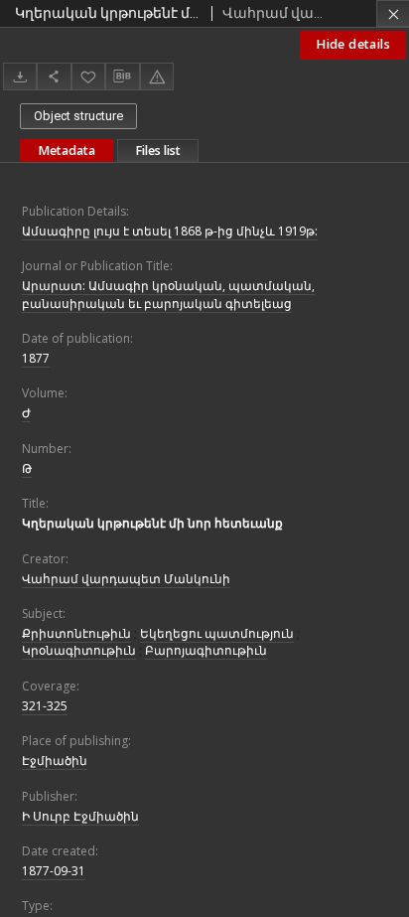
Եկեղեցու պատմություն (217, 633)
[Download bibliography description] (122, 76)
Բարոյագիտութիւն (206, 650)
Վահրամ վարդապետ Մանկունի (126, 578)
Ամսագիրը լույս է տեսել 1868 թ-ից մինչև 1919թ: (170, 231)
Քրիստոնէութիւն (76, 633)
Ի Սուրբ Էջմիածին (80, 816)
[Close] (392, 13)
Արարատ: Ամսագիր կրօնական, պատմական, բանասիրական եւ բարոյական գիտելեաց (168, 294)
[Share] (53, 76)
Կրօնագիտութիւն (79, 650)
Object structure (78, 115)
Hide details (353, 44)
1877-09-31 (53, 870)
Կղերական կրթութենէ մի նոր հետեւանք (152, 523)
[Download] (20, 76)
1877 (36, 358)
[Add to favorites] (88, 76)
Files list (158, 150)
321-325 (45, 705)
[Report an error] (157, 76)
